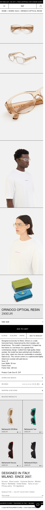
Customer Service (26, 481)
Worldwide (12, 483)
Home (4, 11)
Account (5, 481)
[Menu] (4, 6)
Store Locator (14, 481)
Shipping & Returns (9, 378)
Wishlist (38, 481)
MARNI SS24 (14, 11)
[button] (40, 6)
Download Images (9, 365)
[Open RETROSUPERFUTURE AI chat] (38, 505)
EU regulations (18, 486)
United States (23, 483)
